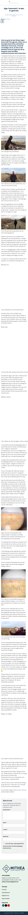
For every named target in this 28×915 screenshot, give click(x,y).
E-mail (5, 829)
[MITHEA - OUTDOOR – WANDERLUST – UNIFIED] (14, 2)
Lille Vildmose (23, 790)
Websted (5, 836)
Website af (19, 913)
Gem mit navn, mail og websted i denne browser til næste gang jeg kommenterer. (13, 846)
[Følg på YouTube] (8, 905)
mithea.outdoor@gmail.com (10, 882)
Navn (5, 822)
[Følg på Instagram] (22, 2)
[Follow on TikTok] (24, 2)
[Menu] (2, 2)
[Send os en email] (26, 2)
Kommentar (7, 810)
